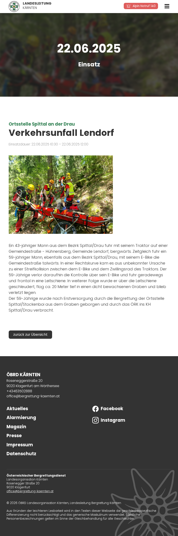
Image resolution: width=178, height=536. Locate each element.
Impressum (20, 445)
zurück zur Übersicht (30, 334)
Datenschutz (21, 454)
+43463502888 (19, 391)
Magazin (16, 427)
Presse (14, 436)
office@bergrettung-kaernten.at (33, 396)
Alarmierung (21, 418)
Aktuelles (17, 409)
